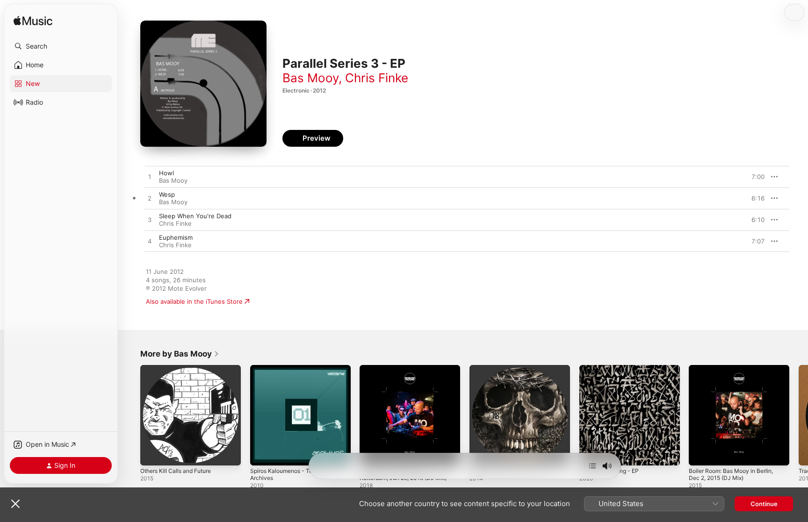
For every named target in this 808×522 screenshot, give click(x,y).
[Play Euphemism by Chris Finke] (149, 241)
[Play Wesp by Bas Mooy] (149, 198)
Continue (764, 504)
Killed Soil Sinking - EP (611, 368)
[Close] (15, 504)
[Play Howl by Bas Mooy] (149, 177)
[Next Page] (798, 415)
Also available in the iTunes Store (194, 301)
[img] (33, 21)
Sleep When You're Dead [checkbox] (195, 216)
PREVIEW (754, 176)
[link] (179, 354)
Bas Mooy (310, 78)
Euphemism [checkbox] (176, 237)
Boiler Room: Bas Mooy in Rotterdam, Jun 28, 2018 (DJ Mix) (409, 372)
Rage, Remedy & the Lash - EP (513, 368)
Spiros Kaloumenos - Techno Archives (292, 372)
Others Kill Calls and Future (180, 368)
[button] (60, 46)
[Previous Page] (130, 415)
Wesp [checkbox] (167, 194)
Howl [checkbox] (166, 173)
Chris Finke (376, 78)
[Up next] (592, 465)
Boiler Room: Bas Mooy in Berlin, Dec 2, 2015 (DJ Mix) (736, 372)
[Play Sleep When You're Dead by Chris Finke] (149, 220)
